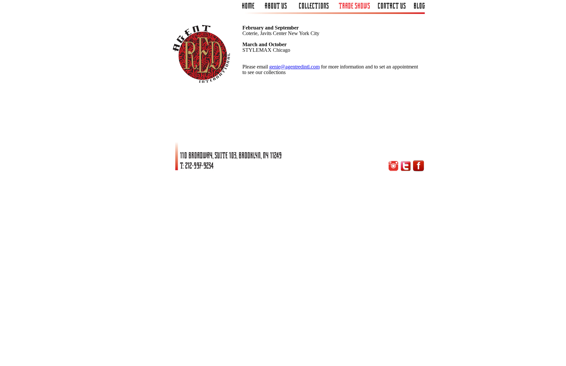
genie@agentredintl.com (294, 66)
